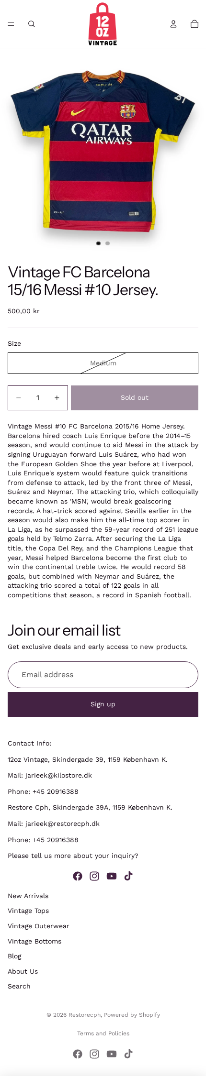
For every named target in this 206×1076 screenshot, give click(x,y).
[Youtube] (111, 875)
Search (19, 986)
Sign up (103, 704)
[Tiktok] (128, 875)
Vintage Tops (28, 910)
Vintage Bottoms (34, 940)
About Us (23, 971)
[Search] (31, 23)
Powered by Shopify (132, 1014)
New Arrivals (28, 895)
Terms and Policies (103, 1033)
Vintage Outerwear (38, 926)
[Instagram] (94, 875)
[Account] (173, 23)
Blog (14, 956)
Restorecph (85, 1014)
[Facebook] (77, 875)
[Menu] (11, 24)
